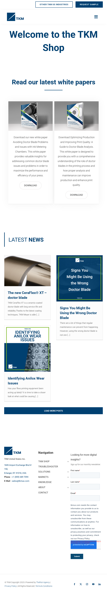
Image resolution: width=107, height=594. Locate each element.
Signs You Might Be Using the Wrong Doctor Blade (78, 313)
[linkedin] (99, 584)
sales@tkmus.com (20, 481)
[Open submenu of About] (67, 487)
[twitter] (80, 584)
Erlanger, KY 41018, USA (15, 473)
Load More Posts (53, 411)
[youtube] (93, 584)
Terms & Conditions (44, 586)
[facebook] (74, 584)
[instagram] (87, 584)
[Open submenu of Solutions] (67, 471)
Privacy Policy (11, 586)
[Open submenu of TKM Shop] (67, 461)
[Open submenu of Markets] (67, 476)
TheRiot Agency (43, 582)
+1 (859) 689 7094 (20, 477)
